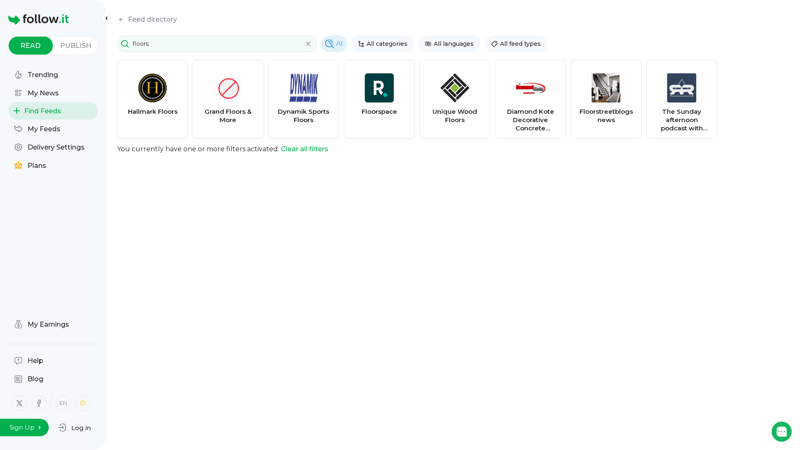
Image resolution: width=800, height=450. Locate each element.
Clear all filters (304, 149)
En (63, 403)
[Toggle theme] (82, 403)
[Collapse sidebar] (106, 18)
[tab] (30, 45)
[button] (74, 427)
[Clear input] (308, 44)
